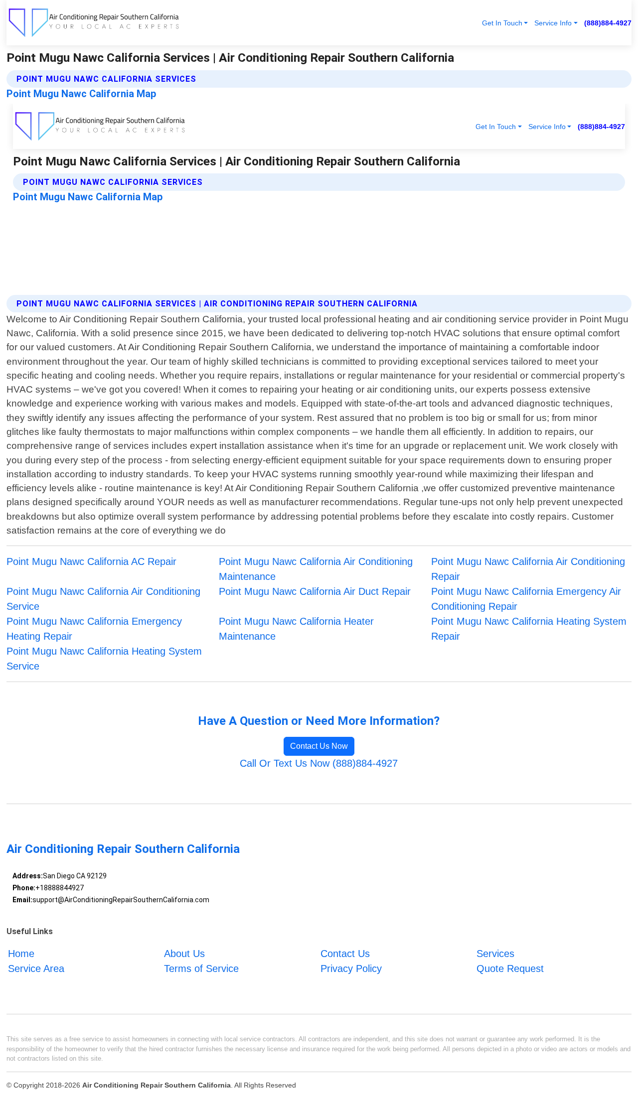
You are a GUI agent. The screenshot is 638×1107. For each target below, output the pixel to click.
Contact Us (345, 953)
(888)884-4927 (608, 23)
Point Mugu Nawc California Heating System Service (104, 659)
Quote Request (510, 968)
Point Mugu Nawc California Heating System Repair (529, 629)
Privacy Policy (351, 968)
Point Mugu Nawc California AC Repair (91, 561)
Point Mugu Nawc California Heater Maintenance (296, 629)
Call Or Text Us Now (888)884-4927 (319, 763)
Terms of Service (201, 968)
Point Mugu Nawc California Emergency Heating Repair (94, 629)
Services (495, 953)
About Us (184, 953)
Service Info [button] (553, 23)
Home (21, 953)
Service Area (36, 968)
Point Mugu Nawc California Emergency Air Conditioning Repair (526, 599)
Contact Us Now (319, 746)
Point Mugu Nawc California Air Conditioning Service (103, 599)
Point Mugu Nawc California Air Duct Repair (315, 591)
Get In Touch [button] (502, 23)
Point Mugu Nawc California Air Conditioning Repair (528, 569)
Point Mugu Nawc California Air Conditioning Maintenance (316, 569)
